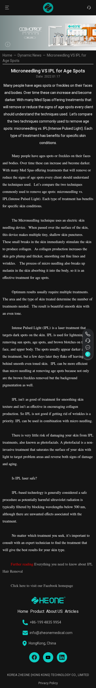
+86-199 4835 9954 (45, 622)
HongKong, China (42, 643)
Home (7, 55)
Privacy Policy (48, 683)
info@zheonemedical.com (51, 633)
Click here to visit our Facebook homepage (42, 585)
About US (54, 611)
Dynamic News (29, 55)
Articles (72, 611)
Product (37, 611)
